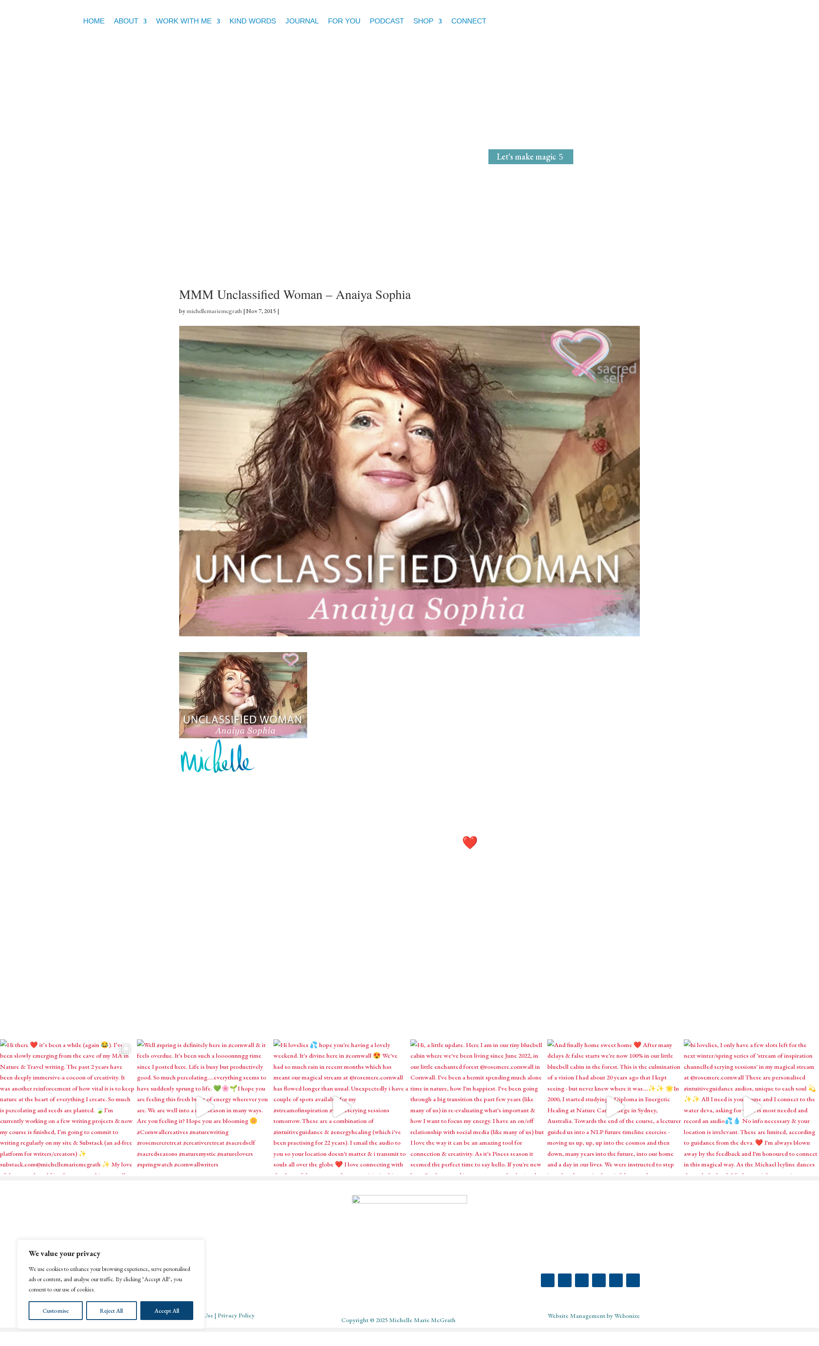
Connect (468, 21)
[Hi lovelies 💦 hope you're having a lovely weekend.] (341, 1107)
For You (344, 21)
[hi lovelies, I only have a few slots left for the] (751, 1107)
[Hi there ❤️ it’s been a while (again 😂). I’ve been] (67, 1107)
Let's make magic (526, 156)
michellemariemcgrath (214, 311)
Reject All (111, 1310)
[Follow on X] (599, 1280)
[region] (111, 1284)
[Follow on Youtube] (616, 1280)
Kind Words (252, 21)
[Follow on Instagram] (548, 1280)
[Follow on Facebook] (565, 1280)
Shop (423, 21)
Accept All (166, 1310)
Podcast (387, 21)
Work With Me (184, 21)
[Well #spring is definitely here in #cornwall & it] (204, 1107)
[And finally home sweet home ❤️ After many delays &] (614, 1107)
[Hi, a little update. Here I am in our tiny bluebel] (478, 1107)
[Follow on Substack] (633, 1280)
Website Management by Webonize (594, 1315)
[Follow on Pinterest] (582, 1280)
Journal (302, 21)
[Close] (196, 1247)
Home (94, 21)
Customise (56, 1310)
